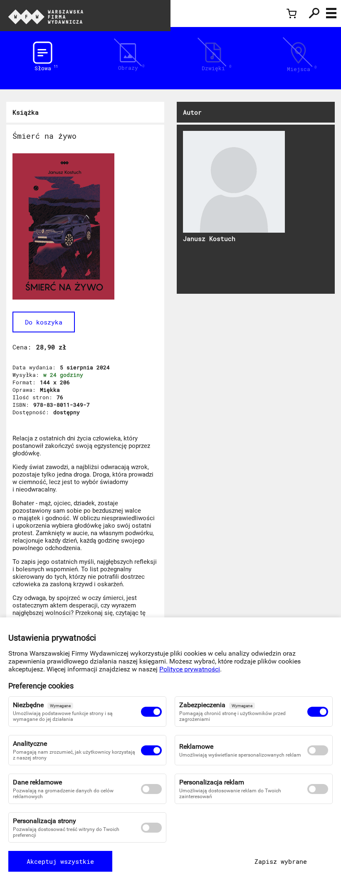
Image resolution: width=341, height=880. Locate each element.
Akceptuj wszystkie (60, 861)
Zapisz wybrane (281, 861)
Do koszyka (43, 322)
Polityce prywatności (189, 669)
